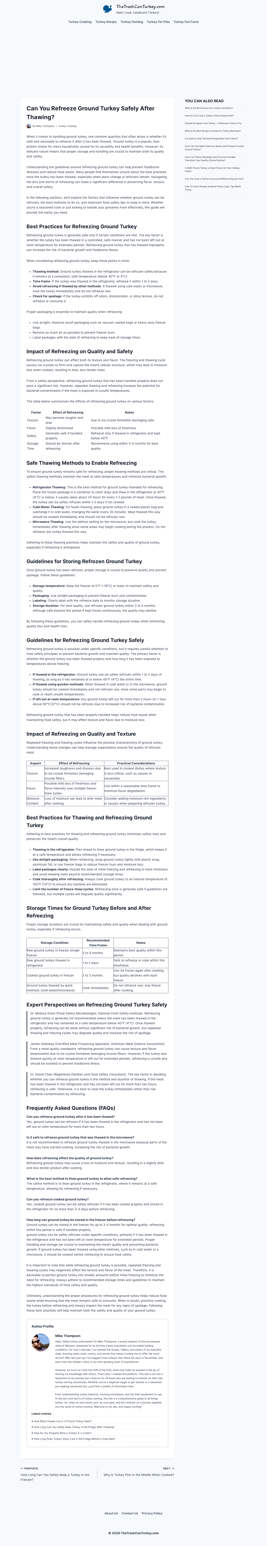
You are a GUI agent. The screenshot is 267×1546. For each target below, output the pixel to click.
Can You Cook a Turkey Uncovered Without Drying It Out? (214, 178)
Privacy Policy (152, 1513)
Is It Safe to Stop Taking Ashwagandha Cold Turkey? (211, 138)
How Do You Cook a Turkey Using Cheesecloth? (209, 115)
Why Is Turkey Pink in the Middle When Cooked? (139, 1472)
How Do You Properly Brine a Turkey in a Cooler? (62, 1432)
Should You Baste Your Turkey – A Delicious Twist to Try (213, 123)
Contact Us (130, 1513)
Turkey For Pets (158, 22)
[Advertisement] (133, 56)
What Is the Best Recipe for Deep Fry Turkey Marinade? (213, 130)
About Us (111, 1513)
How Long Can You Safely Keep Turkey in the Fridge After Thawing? (74, 1427)
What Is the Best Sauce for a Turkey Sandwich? (209, 108)
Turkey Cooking (80, 22)
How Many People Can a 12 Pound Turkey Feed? (63, 1421)
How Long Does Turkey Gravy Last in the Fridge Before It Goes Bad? (74, 1438)
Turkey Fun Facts (186, 22)
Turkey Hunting (131, 22)
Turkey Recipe (106, 22)
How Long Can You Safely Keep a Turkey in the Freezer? (55, 1474)
